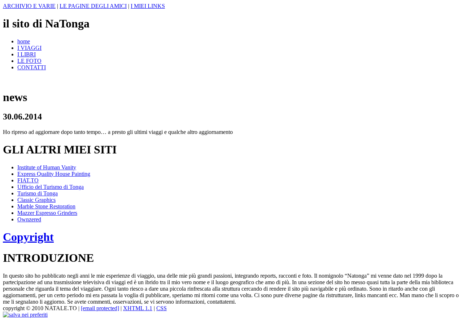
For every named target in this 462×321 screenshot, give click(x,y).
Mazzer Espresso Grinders (47, 213)
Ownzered (29, 219)
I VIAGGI (29, 48)
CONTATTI (31, 67)
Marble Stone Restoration (46, 206)
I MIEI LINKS (148, 6)
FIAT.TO (28, 180)
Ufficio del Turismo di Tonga (50, 187)
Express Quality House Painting (53, 174)
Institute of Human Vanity (46, 167)
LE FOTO (29, 61)
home (23, 41)
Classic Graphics (36, 200)
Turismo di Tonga (37, 193)
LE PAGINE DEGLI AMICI (93, 6)
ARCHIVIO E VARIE (29, 6)
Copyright (28, 236)
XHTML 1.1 (137, 308)
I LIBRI (26, 54)
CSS (161, 308)
